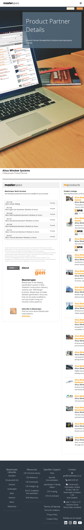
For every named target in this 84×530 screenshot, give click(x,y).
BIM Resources (32, 497)
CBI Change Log (32, 486)
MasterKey (12, 506)
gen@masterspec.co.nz (72, 476)
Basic (12, 493)
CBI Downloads (32, 482)
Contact (72, 469)
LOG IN (80, 8)
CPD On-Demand (52, 496)
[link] (72, 8)
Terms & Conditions (52, 510)
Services (12, 484)
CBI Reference (32, 477)
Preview (52, 203)
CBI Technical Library (32, 473)
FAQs (52, 473)
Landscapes (12, 489)
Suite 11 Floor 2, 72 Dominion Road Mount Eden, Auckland (72, 505)
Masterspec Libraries (12, 471)
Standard (11, 476)
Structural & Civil (12, 480)
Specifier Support (52, 469)
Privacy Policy (52, 514)
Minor (12, 502)
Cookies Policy (52, 519)
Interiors (12, 497)
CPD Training (52, 491)
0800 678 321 (73, 480)
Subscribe (70, 8)
